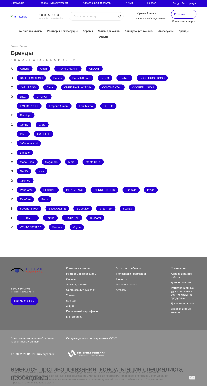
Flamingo (25, 115)
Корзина (180, 14)
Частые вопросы (126, 284)
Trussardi (95, 217)
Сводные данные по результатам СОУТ (91, 338)
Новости (152, 3)
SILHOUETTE (57, 208)
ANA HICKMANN (68, 68)
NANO (24, 171)
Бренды (184, 31)
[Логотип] (27, 272)
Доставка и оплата (182, 303)
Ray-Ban (25, 199)
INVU (23, 134)
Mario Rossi (27, 162)
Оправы (88, 31)
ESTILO (108, 106)
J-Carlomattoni (29, 143)
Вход (176, 3)
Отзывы (121, 289)
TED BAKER (27, 217)
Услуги (103, 36)
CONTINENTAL (111, 87)
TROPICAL (72, 217)
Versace (57, 227)
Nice (41, 171)
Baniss (57, 78)
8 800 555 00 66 (49, 15)
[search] (120, 16)
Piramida (131, 189)
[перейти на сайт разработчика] (85, 354)
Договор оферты (181, 282)
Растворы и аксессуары (62, 31)
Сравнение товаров (183, 21)
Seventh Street (29, 208)
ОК (192, 377)
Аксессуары (165, 31)
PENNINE (49, 189)
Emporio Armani (58, 106)
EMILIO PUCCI (29, 106)
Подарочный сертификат (53, 3)
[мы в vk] (12, 281)
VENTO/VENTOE (30, 227)
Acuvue (24, 68)
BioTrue (124, 78)
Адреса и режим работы (97, 3)
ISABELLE (43, 134)
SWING (127, 208)
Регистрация (189, 3)
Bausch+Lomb (81, 78)
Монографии (74, 316)
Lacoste (25, 152)
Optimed (25, 180)
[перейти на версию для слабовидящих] (169, 3)
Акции (129, 3)
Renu (44, 199)
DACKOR (42, 96)
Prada (150, 189)
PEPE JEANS (74, 189)
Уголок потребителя (128, 268)
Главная (14, 46)
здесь (32, 379)
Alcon (43, 68)
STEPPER (105, 208)
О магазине (17, 3)
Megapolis (51, 162)
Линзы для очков (109, 31)
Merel (71, 162)
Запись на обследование (150, 18)
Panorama (26, 189)
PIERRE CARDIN (104, 189)
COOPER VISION (143, 87)
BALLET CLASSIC (31, 78)
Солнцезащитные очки (139, 31)
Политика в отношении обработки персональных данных (32, 340)
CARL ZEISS (28, 87)
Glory (42, 124)
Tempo (50, 217)
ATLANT (94, 68)
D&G (23, 96)
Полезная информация (131, 273)
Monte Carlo (93, 162)
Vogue (77, 227)
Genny (24, 124)
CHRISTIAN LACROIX (78, 87)
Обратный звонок (146, 13)
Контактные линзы (30, 31)
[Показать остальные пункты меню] (163, 3)
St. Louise (83, 208)
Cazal (50, 87)
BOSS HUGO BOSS (152, 78)
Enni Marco (86, 106)
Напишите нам (24, 300)
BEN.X (105, 78)
